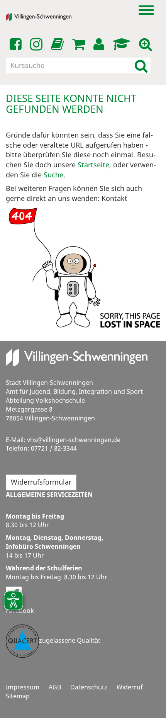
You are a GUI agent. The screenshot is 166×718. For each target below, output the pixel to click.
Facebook (20, 610)
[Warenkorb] (80, 44)
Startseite (93, 164)
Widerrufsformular (41, 482)
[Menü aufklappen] (146, 9)
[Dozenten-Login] (123, 44)
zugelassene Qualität (69, 640)
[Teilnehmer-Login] (100, 44)
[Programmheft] (58, 46)
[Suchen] (141, 65)
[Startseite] (44, 17)
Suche (53, 174)
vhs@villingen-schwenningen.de (73, 440)
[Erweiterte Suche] (146, 44)
